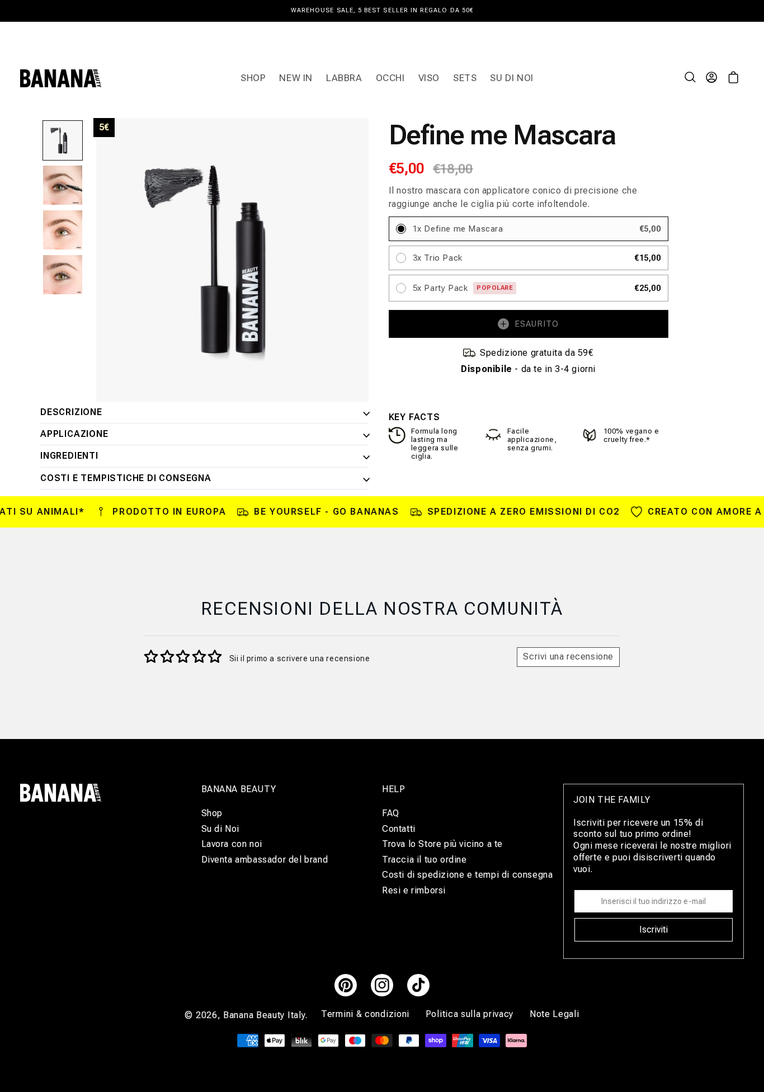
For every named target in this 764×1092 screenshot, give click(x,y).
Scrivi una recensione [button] (568, 656)
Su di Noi (220, 828)
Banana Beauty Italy (264, 1015)
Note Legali (554, 1014)
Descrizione (71, 412)
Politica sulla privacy (471, 1014)
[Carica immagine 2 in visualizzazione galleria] (62, 185)
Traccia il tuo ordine (424, 859)
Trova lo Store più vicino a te (442, 844)
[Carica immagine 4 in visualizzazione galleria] (62, 274)
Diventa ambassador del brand (264, 859)
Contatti (399, 828)
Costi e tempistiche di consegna (125, 478)
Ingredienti (69, 456)
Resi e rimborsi (414, 889)
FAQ (390, 813)
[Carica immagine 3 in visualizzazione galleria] (62, 230)
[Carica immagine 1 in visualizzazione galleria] (62, 140)
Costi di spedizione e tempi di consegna (467, 874)
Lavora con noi (231, 844)
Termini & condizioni (366, 1014)
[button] (691, 78)
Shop (212, 813)
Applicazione (74, 434)
